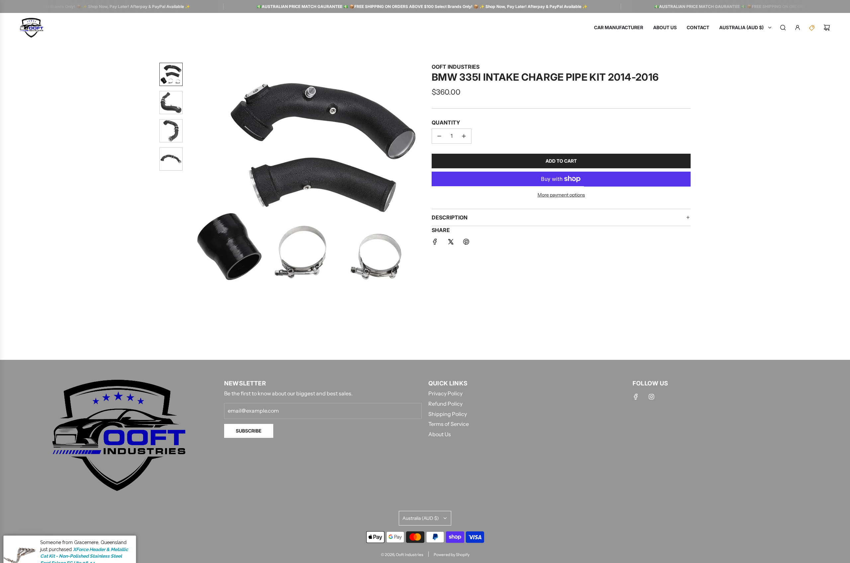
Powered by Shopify (451, 554)
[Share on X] (450, 243)
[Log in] (797, 27)
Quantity (446, 122)
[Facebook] (636, 396)
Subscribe (249, 431)
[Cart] (826, 27)
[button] (193, 181)
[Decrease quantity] (439, 136)
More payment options (561, 195)
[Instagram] (651, 396)
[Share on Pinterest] (466, 243)
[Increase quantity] (464, 136)
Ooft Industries (455, 66)
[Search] (783, 27)
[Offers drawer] (812, 27)
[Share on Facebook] (435, 243)
